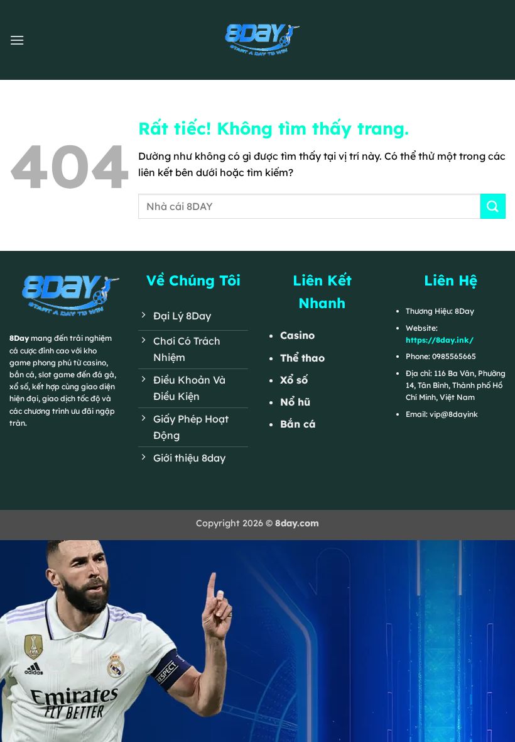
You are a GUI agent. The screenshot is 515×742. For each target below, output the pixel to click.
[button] (16, 40)
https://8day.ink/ (440, 340)
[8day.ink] (257, 39)
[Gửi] (493, 206)
